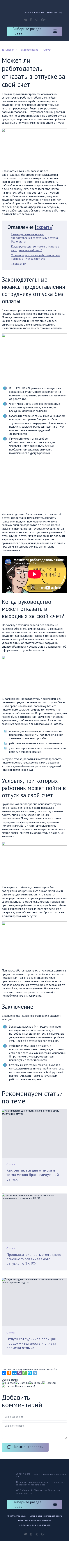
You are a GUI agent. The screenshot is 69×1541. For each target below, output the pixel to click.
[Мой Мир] (14, 1373)
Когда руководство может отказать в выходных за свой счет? (35, 248)
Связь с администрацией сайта (45, 1515)
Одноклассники (31, 19)
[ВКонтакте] (4, 1373)
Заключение (18, 264)
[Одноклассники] (9, 1373)
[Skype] (30, 1373)
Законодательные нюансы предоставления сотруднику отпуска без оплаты (34, 237)
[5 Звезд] (8, 1386)
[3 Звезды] (35, 1383)
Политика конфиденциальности (34, 1524)
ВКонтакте (25, 19)
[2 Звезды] (22, 1383)
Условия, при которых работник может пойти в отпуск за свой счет (35, 256)
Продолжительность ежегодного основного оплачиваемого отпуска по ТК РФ (33, 1259)
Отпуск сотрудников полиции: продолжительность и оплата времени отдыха (31, 1343)
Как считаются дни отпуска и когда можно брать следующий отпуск (32, 1175)
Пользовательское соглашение (34, 1520)
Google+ (43, 19)
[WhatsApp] (24, 1373)
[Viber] (19, 1373)
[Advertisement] (33, 484)
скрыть (44, 226)
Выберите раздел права (27, 31)
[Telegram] (35, 1373)
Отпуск (10, 1164)
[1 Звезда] (8, 1383)
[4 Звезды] (49, 1383)
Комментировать (28, 1446)
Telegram (36, 19)
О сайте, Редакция (16, 1515)
